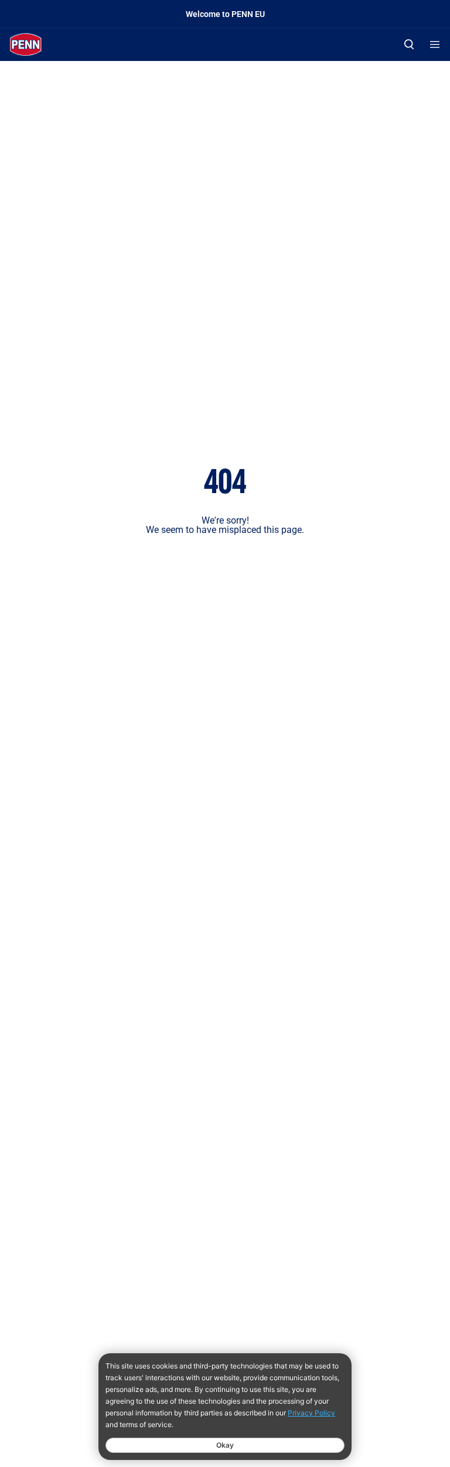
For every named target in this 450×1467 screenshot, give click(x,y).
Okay (225, 1445)
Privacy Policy (311, 1412)
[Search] (409, 44)
